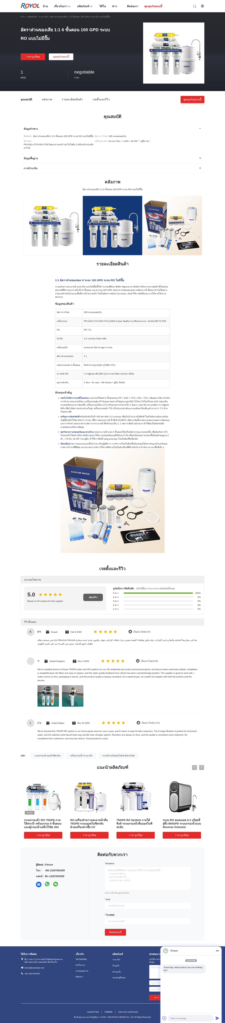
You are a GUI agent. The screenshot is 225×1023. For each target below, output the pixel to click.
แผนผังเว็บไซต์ (93, 1012)
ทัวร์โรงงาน (80, 965)
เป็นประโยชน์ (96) (149, 661)
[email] (38, 884)
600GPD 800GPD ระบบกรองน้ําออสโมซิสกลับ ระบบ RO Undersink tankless (88, 824)
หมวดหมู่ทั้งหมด (119, 978)
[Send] (217, 1018)
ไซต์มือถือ (108, 1012)
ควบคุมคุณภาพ (82, 971)
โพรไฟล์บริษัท (81, 959)
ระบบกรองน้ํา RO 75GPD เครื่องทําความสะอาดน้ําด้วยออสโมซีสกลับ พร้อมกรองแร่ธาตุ (181, 824)
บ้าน (23, 16)
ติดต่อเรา (79, 977)
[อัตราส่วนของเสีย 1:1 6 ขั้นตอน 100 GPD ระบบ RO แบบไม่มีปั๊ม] (173, 53)
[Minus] (217, 951)
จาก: (108, 899)
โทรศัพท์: (110, 915)
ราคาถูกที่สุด (33, 56)
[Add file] (164, 1018)
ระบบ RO (43, 16)
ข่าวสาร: (110, 863)
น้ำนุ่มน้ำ (116, 966)
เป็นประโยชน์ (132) (150, 723)
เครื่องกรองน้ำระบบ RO (81, 755)
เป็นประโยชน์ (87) (142, 632)
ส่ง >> (156, 998)
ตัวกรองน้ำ (116, 972)
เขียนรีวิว (93, 597)
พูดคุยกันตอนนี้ (61, 56)
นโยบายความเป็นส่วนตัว (128, 1012)
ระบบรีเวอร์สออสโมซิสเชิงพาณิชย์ (118, 755)
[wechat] (56, 884)
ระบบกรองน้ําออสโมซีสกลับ (47, 755)
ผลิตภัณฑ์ (32, 16)
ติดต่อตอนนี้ (115, 932)
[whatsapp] (47, 884)
